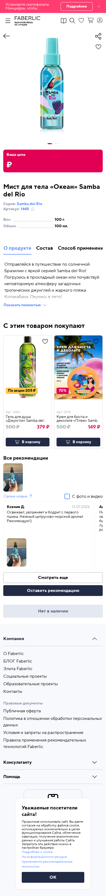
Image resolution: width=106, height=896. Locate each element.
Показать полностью (22, 305)
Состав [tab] (44, 248)
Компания (13, 638)
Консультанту (17, 762)
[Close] (99, 6)
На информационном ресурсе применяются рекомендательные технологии (47, 862)
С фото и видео (87, 496)
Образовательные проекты (30, 684)
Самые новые (15, 496)
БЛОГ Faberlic (17, 661)
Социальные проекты (25, 676)
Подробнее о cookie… (38, 852)
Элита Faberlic (17, 668)
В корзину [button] (31, 442)
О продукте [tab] (17, 248)
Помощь (11, 776)
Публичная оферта (22, 711)
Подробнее (76, 6)
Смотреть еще (53, 577)
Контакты (12, 691)
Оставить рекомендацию (53, 590)
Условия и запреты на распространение (43, 732)
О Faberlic (13, 653)
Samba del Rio (29, 204)
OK (53, 877)
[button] (53, 6)
